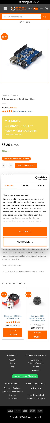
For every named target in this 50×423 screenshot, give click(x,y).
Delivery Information (36, 363)
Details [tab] (25, 185)
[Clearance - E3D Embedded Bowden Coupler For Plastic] (37, 300)
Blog (12, 367)
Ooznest (13, 107)
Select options (13, 332)
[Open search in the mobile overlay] (25, 16)
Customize (23, 242)
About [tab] (41, 185)
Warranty (36, 370)
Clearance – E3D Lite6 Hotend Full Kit (13, 317)
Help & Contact (36, 360)
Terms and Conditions (12, 388)
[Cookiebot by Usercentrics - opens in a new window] (35, 178)
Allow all (25, 231)
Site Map (12, 395)
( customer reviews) (22, 111)
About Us (12, 360)
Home (4, 95)
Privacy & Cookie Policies (12, 392)
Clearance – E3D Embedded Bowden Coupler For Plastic (37, 318)
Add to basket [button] (37, 335)
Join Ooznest (12, 398)
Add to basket (26, 165)
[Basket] (46, 8)
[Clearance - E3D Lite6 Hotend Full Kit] (13, 300)
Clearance (15, 95)
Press (12, 363)
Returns (36, 367)
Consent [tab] (9, 185)
